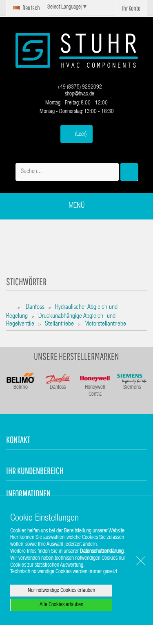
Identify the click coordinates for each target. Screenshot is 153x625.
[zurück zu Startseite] (11, 308)
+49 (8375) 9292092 (78, 87)
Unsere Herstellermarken (76, 356)
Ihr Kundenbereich (35, 470)
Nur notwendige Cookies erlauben (61, 591)
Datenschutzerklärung (102, 551)
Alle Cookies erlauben (61, 605)
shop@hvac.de (79, 94)
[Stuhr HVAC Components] (77, 50)
